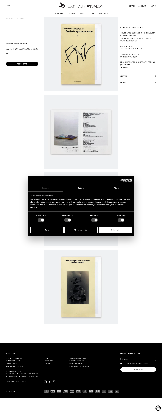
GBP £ (18, 382)
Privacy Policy (75, 363)
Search (132, 6)
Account (142, 6)
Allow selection (81, 230)
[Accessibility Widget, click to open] (158, 408)
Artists (71, 14)
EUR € (13, 382)
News (92, 14)
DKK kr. (8, 382)
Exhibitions (58, 14)
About (46, 358)
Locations (103, 14)
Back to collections (15, 18)
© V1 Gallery (11, 391)
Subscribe (138, 369)
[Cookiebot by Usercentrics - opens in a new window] (121, 180)
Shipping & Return (76, 361)
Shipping (123, 76)
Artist (123, 82)
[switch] (67, 220)
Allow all (115, 230)
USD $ (8, 6)
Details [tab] (81, 188)
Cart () (152, 6)
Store (82, 14)
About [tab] (116, 188)
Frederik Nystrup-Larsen (16, 44)
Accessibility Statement (79, 366)
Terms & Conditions (77, 358)
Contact (47, 363)
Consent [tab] (45, 188)
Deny (47, 230)
